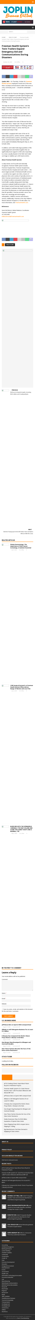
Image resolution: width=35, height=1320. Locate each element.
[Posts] (7, 1077)
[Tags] (17, 1077)
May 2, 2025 (14, 833)
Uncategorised (6, 1304)
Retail (3, 1294)
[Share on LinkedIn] (11, 76)
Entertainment (6, 1268)
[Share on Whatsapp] (27, 76)
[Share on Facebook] (4, 76)
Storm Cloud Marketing (23, 1318)
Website (4, 1004)
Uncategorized (6, 1306)
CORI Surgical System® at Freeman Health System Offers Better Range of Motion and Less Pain (21, 687)
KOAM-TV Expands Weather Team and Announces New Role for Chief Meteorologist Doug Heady (20, 1197)
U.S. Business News (9, 1020)
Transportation (6, 1302)
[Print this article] (23, 76)
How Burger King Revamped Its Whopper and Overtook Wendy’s (16, 1043)
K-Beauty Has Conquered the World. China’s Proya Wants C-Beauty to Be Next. (16, 1036)
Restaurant (5, 1292)
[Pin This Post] (15, 76)
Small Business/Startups (8, 1298)
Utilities (4, 1309)
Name (4, 993)
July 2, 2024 (14, 691)
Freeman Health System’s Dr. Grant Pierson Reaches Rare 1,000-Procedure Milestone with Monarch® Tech (17, 1091)
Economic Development (8, 1262)
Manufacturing (6, 1281)
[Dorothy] (4, 1217)
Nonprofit (4, 1287)
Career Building (6, 1250)
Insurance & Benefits (7, 1277)
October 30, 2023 (7, 62)
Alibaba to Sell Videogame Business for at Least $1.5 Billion (17, 1030)
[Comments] (28, 1077)
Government (5, 1271)
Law (3, 1279)
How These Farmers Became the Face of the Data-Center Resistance (16, 1049)
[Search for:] (17, 31)
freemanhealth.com (21, 202)
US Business (5, 1308)
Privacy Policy (7, 1149)
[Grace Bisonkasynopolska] (4, 1208)
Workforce (5, 1311)
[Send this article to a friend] (19, 76)
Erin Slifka (17, 62)
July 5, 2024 (14, 550)
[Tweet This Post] (8, 76)
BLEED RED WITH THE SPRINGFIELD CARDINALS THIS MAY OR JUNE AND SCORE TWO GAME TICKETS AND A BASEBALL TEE (21, 828)
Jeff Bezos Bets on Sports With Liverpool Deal (16, 1025)
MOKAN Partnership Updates (10, 1285)
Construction (5, 1256)
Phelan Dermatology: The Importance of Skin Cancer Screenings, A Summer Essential (20, 546)
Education (4, 1264)
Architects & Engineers (8, 1247)
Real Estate (5, 1289)
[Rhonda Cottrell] (4, 1198)
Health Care (5, 1273)
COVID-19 (4, 1258)
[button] (33, 1)
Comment (5, 979)
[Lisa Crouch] (4, 1227)
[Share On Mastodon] (31, 76)
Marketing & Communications (10, 1283)
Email (3, 998)
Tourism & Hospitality (7, 1300)
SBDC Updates (6, 1296)
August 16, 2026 (6, 1039)
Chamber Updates (7, 1252)
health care (10, 244)
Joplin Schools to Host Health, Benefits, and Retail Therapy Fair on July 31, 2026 (19, 1207)
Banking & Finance (7, 1249)
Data (3, 1260)
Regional (4, 1290)
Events (3, 1270)
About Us (5, 1141)
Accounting (5, 1245)
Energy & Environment (8, 1266)
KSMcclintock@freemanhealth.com (13, 216)
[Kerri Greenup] (4, 1235)
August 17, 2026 (6, 1027)
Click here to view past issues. (10, 1160)
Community (5, 1254)
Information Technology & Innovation (12, 1275)
